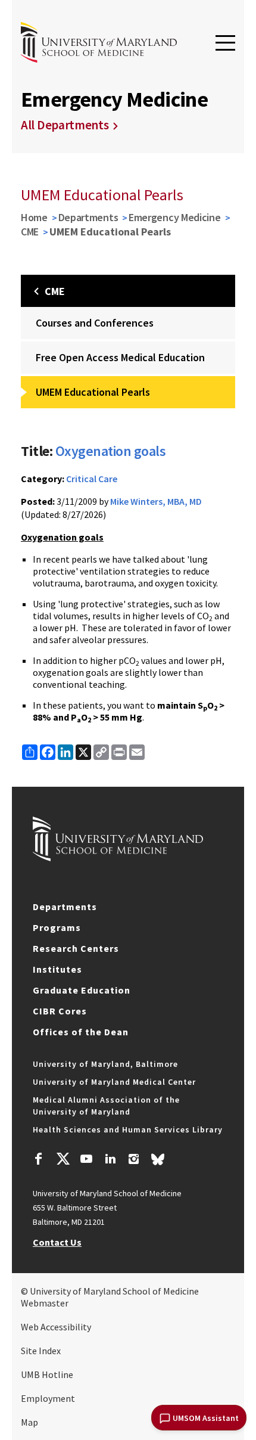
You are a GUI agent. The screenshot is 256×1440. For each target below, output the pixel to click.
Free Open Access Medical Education (120, 357)
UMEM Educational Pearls (93, 392)
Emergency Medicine (175, 217)
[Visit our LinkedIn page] (110, 1160)
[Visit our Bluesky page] (157, 1162)
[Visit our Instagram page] (133, 1160)
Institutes (57, 969)
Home (34, 217)
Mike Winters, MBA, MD (156, 501)
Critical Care (91, 479)
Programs (57, 927)
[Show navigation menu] (225, 43)
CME (30, 231)
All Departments (65, 125)
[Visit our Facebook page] (39, 1160)
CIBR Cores (60, 1011)
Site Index (41, 1351)
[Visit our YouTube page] (86, 1160)
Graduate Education (81, 990)
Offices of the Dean (81, 1032)
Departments (88, 217)
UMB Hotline (47, 1374)
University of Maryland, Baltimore (105, 1064)
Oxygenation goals (110, 451)
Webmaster (44, 1303)
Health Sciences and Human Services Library (128, 1129)
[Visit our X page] (62, 1160)
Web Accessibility (56, 1327)
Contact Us (57, 1242)
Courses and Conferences (95, 323)
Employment (48, 1398)
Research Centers (76, 948)
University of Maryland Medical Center (114, 1081)
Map (29, 1422)
